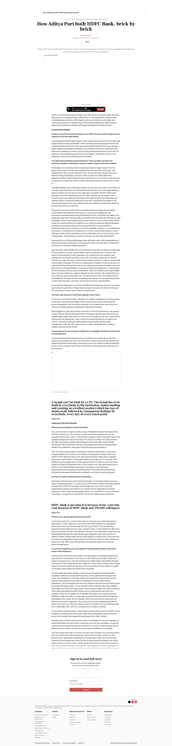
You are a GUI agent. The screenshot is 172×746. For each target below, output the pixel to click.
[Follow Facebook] (126, 702)
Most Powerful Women (42, 728)
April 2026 (107, 724)
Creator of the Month (41, 715)
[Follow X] (129, 702)
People (54, 717)
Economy (73, 720)
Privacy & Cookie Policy (42, 743)
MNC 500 (37, 738)
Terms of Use (56, 743)
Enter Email (73, 681)
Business (72, 715)
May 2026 (107, 722)
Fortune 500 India (40, 725)
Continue (86, 690)
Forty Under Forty (40, 733)
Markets (72, 717)
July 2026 (107, 717)
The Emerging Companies (39, 722)
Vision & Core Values (69, 743)
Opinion (72, 724)
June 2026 (107, 720)
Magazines (108, 711)
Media (89, 711)
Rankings (38, 711)
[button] (82, 673)
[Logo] (34, 12)
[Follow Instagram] (136, 702)
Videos (89, 715)
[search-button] (141, 12)
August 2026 (108, 715)
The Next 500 (39, 730)
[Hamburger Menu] (25, 12)
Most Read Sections (77, 711)
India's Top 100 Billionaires (39, 718)
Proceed (100, 109)
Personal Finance (75, 722)
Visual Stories (91, 720)
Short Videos (91, 717)
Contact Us (81, 743)
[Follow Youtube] (132, 702)
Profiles (55, 711)
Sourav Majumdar (86, 35)
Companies (56, 715)
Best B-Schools (39, 735)
